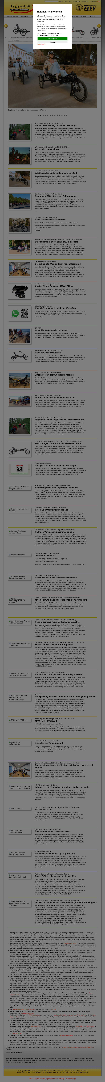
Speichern (52, 42)
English (39, 44)
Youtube (55, 35)
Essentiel (42, 33)
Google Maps (44, 35)
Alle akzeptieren (52, 38)
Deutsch (43, 44)
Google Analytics (55, 33)
